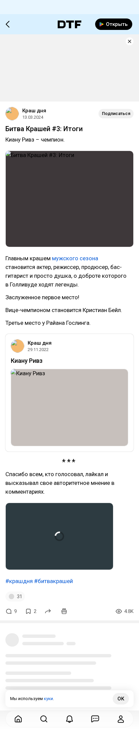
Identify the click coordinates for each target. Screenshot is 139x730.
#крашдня (19, 581)
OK (120, 699)
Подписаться (116, 113)
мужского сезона (75, 258)
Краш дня (34, 111)
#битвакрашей (53, 581)
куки (48, 698)
